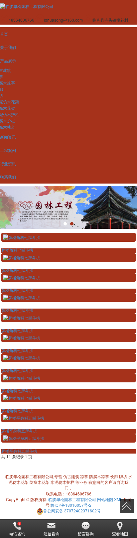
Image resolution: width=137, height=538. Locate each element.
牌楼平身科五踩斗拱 (19, 431)
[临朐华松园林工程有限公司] (68, 207)
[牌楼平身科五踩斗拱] (68, 418)
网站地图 (105, 499)
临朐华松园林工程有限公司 (72, 499)
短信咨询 (52, 533)
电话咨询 (17, 533)
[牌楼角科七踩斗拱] (68, 237)
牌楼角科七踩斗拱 (17, 250)
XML (118, 499)
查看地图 (120, 533)
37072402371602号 (72, 510)
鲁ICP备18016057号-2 (71, 505)
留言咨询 (86, 533)
